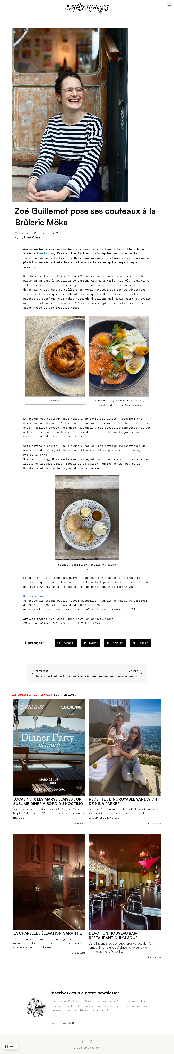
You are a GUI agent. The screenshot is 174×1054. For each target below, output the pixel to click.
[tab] (32, 694)
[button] (169, 4)
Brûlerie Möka (34, 596)
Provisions (45, 253)
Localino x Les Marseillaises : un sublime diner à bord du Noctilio (48, 801)
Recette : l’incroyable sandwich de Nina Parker (123, 801)
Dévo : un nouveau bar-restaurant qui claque (113, 935)
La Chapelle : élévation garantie (47, 933)
